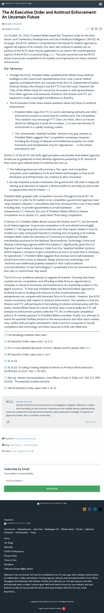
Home (7, 538)
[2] (48, 189)
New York (38, 529)
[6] (61, 244)
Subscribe (8, 547)
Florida (79, 529)
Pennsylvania (21, 532)
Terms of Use (10, 560)
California (89, 529)
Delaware (8, 532)
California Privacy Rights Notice (18, 568)
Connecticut (9, 529)
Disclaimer (9, 564)
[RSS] (84, 509)
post (51, 54)
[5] (16, 229)
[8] (51, 267)
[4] (22, 211)
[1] (66, 123)
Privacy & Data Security (25, 438)
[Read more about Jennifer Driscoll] (7, 422)
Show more (90, 422)
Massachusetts (24, 529)
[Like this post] (96, 28)
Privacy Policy (10, 555)
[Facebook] (89, 509)
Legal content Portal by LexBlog (50, 608)
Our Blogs (8, 542)
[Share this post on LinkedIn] (100, 28)
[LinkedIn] (95, 509)
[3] (32, 203)
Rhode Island (67, 529)
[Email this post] (87, 28)
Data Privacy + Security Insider (24, 445)
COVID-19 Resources (14, 551)
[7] (23, 255)
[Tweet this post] (92, 28)
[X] (100, 509)
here (87, 348)
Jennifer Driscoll (13, 23)
